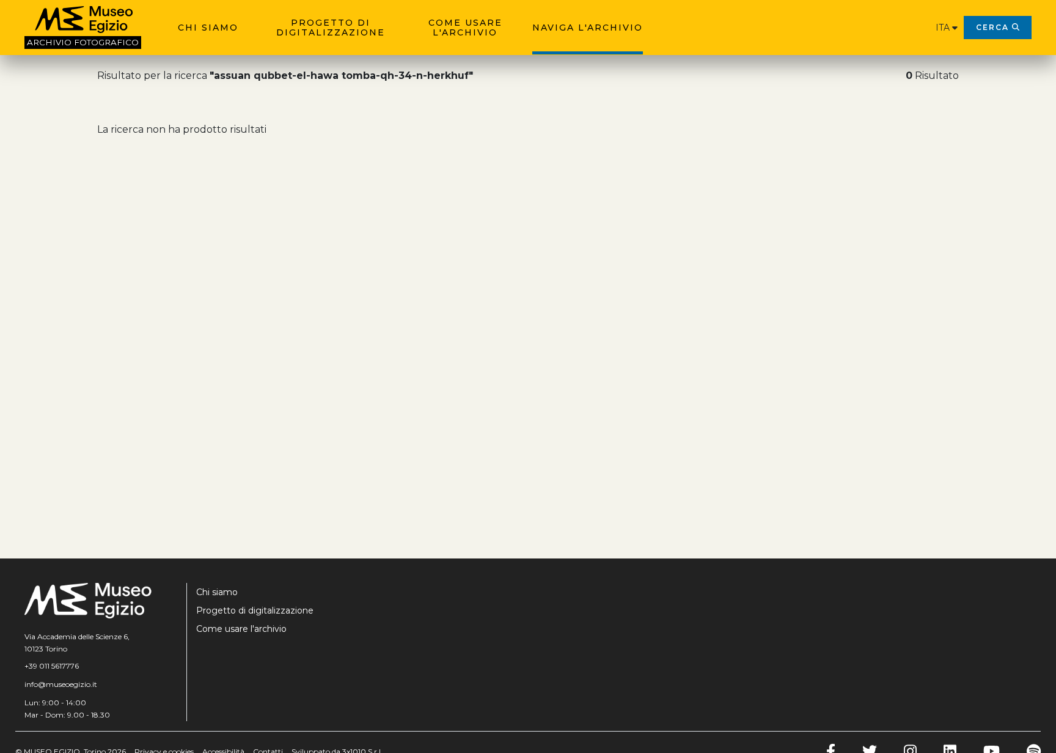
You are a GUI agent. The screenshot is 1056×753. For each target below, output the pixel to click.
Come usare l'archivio (465, 27)
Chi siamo (208, 27)
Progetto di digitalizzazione (330, 27)
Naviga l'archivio (587, 27)
